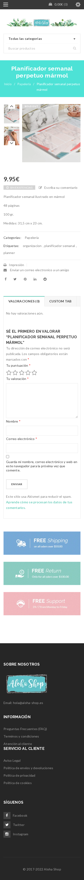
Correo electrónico (21, 439)
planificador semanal (59, 246)
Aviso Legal (12, 760)
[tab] (24, 301)
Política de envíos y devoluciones (28, 768)
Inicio (8, 84)
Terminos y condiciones (21, 736)
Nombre (13, 421)
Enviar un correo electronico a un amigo (39, 270)
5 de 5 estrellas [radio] (34, 373)
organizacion (32, 246)
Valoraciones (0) (24, 301)
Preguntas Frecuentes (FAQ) (25, 729)
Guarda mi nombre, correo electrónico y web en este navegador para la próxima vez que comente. (41, 466)
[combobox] (42, 39)
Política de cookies (18, 783)
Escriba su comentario (60, 188)
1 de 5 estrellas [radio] (9, 373)
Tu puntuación (18, 365)
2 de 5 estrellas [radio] (15, 373)
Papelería (24, 84)
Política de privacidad (19, 775)
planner (9, 253)
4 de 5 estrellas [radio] (28, 373)
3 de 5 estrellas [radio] (21, 373)
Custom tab (60, 301)
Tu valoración (17, 379)
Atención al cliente (18, 744)
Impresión (16, 265)
